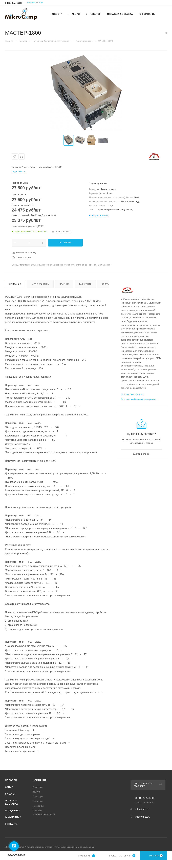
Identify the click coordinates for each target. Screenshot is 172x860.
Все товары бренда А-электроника (138, 399)
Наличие (64, 284)
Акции (9, 787)
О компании (13, 817)
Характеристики (40, 284)
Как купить (85, 284)
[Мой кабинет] (165, 3)
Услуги (36, 792)
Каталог (10, 794)
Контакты (11, 824)
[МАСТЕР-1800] (86, 93)
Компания (39, 780)
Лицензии (37, 787)
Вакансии (37, 801)
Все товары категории (132, 394)
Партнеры (38, 796)
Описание (15, 284)
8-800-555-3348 (13, 3)
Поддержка (12, 810)
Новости (11, 780)
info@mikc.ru (142, 809)
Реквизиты (38, 806)
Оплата (105, 284)
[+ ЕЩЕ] (163, 14)
